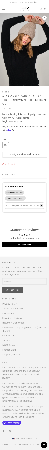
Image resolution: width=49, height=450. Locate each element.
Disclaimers (8, 313)
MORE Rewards (10, 345)
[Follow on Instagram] (10, 431)
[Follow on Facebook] (3, 431)
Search (6, 340)
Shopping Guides (11, 354)
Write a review (24, 244)
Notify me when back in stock (25, 154)
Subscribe (13, 290)
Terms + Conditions (12, 308)
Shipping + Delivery (12, 318)
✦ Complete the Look (14, 193)
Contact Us (8, 335)
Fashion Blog (9, 349)
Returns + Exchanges (13, 322)
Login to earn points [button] (13, 121)
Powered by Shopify (38, 444)
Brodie (5, 92)
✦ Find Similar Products (15, 198)
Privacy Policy (9, 303)
